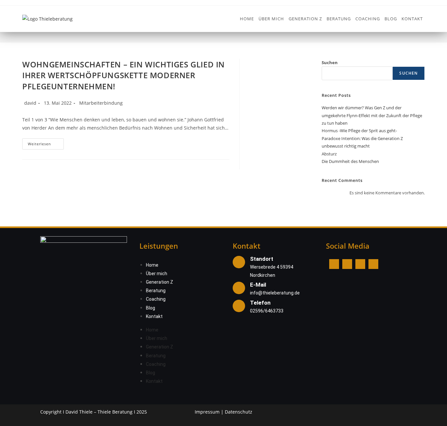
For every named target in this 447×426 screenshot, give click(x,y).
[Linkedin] (360, 264)
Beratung (156, 290)
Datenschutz (238, 412)
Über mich (156, 273)
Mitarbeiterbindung (101, 103)
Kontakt (154, 316)
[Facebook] (334, 264)
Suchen (330, 62)
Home (152, 265)
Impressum (207, 412)
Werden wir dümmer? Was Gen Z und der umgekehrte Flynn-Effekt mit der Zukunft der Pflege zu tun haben (372, 115)
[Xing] (373, 264)
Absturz (329, 154)
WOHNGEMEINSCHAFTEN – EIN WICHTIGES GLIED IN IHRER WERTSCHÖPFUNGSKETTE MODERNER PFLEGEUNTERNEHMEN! (123, 75)
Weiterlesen (46, 142)
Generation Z (159, 282)
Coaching (156, 299)
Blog (150, 308)
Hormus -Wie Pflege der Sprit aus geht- (359, 130)
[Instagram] (347, 264)
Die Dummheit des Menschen (350, 161)
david (30, 103)
